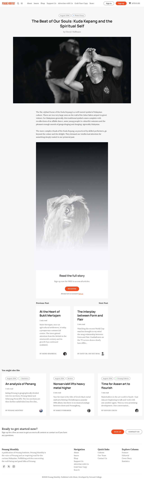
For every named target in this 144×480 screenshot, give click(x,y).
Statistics (24, 378)
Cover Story (127, 458)
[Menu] (21, 3)
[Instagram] (14, 466)
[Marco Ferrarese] (89, 410)
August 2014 (64, 16)
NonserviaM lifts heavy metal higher (69, 386)
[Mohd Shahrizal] (65, 353)
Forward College (95, 477)
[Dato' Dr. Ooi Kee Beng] (102, 353)
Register (72, 289)
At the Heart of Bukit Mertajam (50, 314)
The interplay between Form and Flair (90, 315)
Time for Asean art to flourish (115, 386)
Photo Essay (79, 16)
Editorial (125, 455)
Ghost (75, 477)
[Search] (18, 3)
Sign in (109, 3)
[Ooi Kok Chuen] (137, 410)
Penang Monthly (54, 477)
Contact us (133, 432)
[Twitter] (9, 466)
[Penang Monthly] (41, 410)
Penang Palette (123, 378)
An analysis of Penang (20, 384)
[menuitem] (29, 3)
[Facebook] (4, 466)
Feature (125, 452)
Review (70, 378)
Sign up (121, 3)
